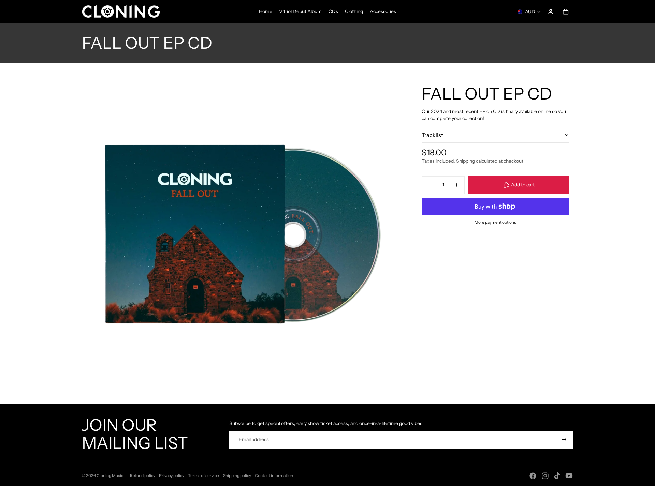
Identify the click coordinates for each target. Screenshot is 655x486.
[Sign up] (564, 440)
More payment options (495, 222)
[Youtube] (569, 476)
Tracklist (432, 134)
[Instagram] (545, 476)
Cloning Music (110, 475)
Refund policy (142, 475)
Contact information (274, 475)
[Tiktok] (557, 476)
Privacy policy (171, 475)
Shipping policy (237, 475)
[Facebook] (533, 476)
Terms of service (203, 475)
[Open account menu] (550, 11)
